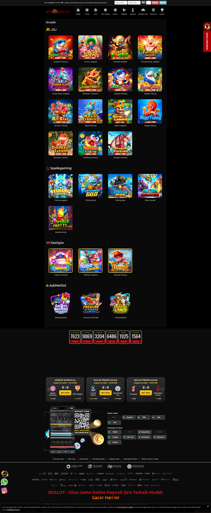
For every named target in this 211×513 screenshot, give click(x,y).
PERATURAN (83, 459)
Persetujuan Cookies (126, 507)
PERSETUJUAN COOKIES (149, 459)
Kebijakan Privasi (13, 510)
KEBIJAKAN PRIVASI (130, 459)
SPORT (115, 14)
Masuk (155, 3)
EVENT (162, 14)
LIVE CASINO (105, 14)
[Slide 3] (106, 398)
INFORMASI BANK (99, 459)
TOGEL (87, 14)
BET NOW (65, 393)
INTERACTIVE (143, 14)
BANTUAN (71, 459)
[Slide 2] (104, 398)
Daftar (163, 3)
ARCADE (133, 14)
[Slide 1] (102, 398)
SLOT (96, 14)
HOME (78, 14)
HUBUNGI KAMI (114, 459)
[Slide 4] (108, 398)
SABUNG (124, 14)
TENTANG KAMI (58, 459)
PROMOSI (153, 14)
